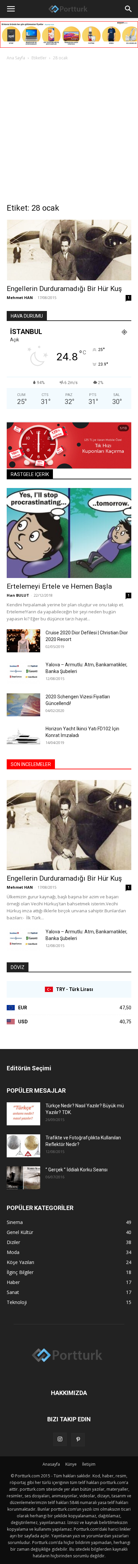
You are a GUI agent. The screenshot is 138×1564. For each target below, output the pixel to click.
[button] (10, 9)
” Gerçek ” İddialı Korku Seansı (77, 1169)
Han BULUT (18, 595)
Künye (71, 1464)
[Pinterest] (78, 1439)
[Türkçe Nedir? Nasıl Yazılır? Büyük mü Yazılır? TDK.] (23, 1113)
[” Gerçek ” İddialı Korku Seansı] (23, 1177)
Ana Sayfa (16, 58)
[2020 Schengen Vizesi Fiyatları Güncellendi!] (23, 704)
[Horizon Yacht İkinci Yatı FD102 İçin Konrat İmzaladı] (23, 736)
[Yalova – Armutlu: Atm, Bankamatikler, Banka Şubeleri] (23, 672)
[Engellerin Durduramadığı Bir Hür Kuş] (69, 250)
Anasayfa (51, 1464)
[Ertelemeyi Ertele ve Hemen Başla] (69, 533)
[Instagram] (60, 1439)
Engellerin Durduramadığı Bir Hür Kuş (64, 289)
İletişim (88, 1464)
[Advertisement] (69, 133)
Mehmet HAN (20, 297)
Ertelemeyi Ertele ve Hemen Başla (59, 586)
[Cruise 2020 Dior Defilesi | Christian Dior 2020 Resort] (23, 640)
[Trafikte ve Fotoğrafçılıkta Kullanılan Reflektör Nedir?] (23, 1145)
